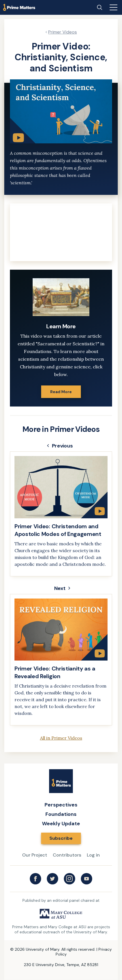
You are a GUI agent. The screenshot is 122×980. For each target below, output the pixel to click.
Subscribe (61, 838)
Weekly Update (61, 823)
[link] (61, 513)
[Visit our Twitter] (52, 878)
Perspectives (61, 804)
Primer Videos (62, 32)
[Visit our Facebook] (35, 878)
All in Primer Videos (61, 738)
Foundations (61, 814)
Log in (93, 855)
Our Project (34, 855)
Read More (61, 391)
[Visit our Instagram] (69, 878)
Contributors (67, 855)
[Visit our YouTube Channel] (86, 878)
